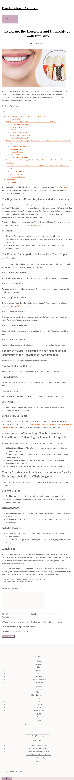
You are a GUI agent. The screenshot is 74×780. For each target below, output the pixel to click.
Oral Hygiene (16, 154)
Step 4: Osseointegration (20, 132)
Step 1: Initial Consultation (20, 124)
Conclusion (11, 179)
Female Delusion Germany (39, 748)
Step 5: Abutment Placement (21, 135)
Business (39, 670)
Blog (39, 667)
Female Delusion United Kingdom (38, 755)
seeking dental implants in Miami (29, 225)
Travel (39, 720)
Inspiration (39, 698)
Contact (39, 761)
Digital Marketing (39, 679)
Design (39, 676)
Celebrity (38, 673)
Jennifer (41, 43)
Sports (39, 714)
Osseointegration (17, 152)
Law (39, 701)
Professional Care (18, 174)
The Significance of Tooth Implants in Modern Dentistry (26, 116)
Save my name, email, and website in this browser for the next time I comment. (33, 622)
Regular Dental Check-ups (20, 157)
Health (39, 692)
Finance (39, 689)
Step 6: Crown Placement (20, 138)
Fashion (39, 686)
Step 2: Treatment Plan (19, 127)
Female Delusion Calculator (20, 8)
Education (39, 683)
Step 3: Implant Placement (20, 130)
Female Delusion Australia (39, 751)
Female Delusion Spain (39, 758)
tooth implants (61, 187)
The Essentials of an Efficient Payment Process (17, 581)
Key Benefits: (16, 119)
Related (14, 182)
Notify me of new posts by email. (16, 631)
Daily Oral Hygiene (18, 171)
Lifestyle (39, 704)
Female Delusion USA (39, 745)
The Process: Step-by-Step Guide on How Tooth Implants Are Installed (31, 122)
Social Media (39, 711)
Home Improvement (39, 695)
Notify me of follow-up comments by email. (20, 627)
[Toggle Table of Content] (3, 111)
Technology (38, 717)
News (39, 707)
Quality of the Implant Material (21, 146)
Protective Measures (18, 177)
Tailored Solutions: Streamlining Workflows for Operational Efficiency (24, 579)
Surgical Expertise (17, 149)
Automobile (39, 664)
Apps (39, 661)
